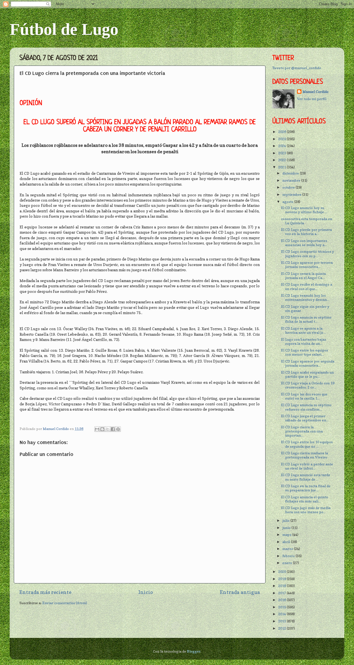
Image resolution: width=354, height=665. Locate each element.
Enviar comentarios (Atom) (64, 603)
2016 (282, 600)
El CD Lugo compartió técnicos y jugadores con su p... (307, 253)
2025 (282, 139)
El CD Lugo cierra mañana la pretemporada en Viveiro (304, 455)
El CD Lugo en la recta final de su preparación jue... (305, 488)
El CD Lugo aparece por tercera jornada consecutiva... (307, 264)
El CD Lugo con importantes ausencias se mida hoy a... (304, 243)
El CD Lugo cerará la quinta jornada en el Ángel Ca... (303, 276)
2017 (282, 593)
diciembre (291, 173)
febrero (289, 556)
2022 (282, 160)
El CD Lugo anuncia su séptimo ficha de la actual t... (306, 319)
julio (286, 520)
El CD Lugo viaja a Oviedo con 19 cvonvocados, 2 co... (307, 385)
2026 (282, 132)
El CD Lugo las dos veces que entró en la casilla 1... (304, 396)
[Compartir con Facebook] (113, 429)
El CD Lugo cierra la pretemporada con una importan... (302, 431)
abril (286, 542)
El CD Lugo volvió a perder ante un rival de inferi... (307, 466)
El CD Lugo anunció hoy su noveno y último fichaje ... (304, 210)
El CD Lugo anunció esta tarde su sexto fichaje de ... (305, 477)
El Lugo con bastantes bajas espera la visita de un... (303, 341)
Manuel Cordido (316, 92)
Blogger (194, 651)
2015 (282, 607)
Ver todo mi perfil (311, 99)
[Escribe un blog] (102, 429)
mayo (287, 535)
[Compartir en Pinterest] (118, 429)
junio (286, 528)
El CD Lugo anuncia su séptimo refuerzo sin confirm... (306, 407)
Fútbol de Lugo (64, 29)
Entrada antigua (240, 592)
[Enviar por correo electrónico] (97, 429)
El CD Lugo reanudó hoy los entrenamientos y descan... (305, 297)
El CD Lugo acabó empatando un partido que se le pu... (307, 374)
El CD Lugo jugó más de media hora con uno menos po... (305, 510)
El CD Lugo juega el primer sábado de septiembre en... (305, 418)
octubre (289, 187)
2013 (282, 621)
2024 (282, 146)
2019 (282, 579)
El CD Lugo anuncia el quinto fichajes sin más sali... (304, 499)
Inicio (145, 592)
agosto (288, 202)
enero (287, 563)
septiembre (292, 194)
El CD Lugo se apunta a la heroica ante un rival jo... (303, 330)
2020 (282, 572)
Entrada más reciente (45, 592)
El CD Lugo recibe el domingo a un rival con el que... (306, 286)
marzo (288, 549)
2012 (282, 628)
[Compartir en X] (107, 429)
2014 (282, 614)
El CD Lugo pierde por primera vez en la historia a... (306, 232)
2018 (282, 586)
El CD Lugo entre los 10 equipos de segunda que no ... (307, 444)
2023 (282, 153)
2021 (282, 167)
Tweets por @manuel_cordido (296, 68)
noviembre (291, 180)
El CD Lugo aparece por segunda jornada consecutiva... (307, 363)
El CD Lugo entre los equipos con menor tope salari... (304, 352)
